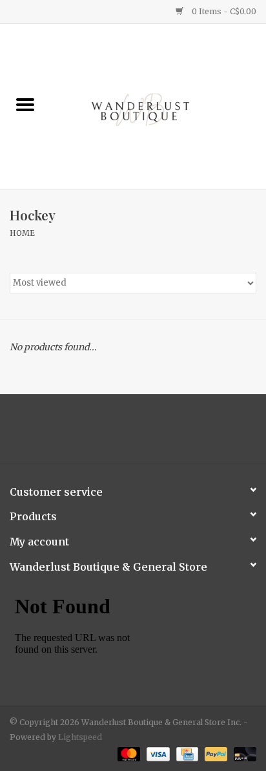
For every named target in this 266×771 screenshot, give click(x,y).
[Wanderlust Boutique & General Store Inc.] (158, 106)
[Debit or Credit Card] (242, 753)
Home (22, 233)
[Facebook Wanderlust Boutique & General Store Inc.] (122, 433)
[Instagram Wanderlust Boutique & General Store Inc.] (144, 433)
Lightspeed (80, 737)
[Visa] (156, 753)
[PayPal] (214, 753)
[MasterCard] (127, 753)
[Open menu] (25, 104)
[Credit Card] (186, 753)
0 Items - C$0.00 (223, 11)
